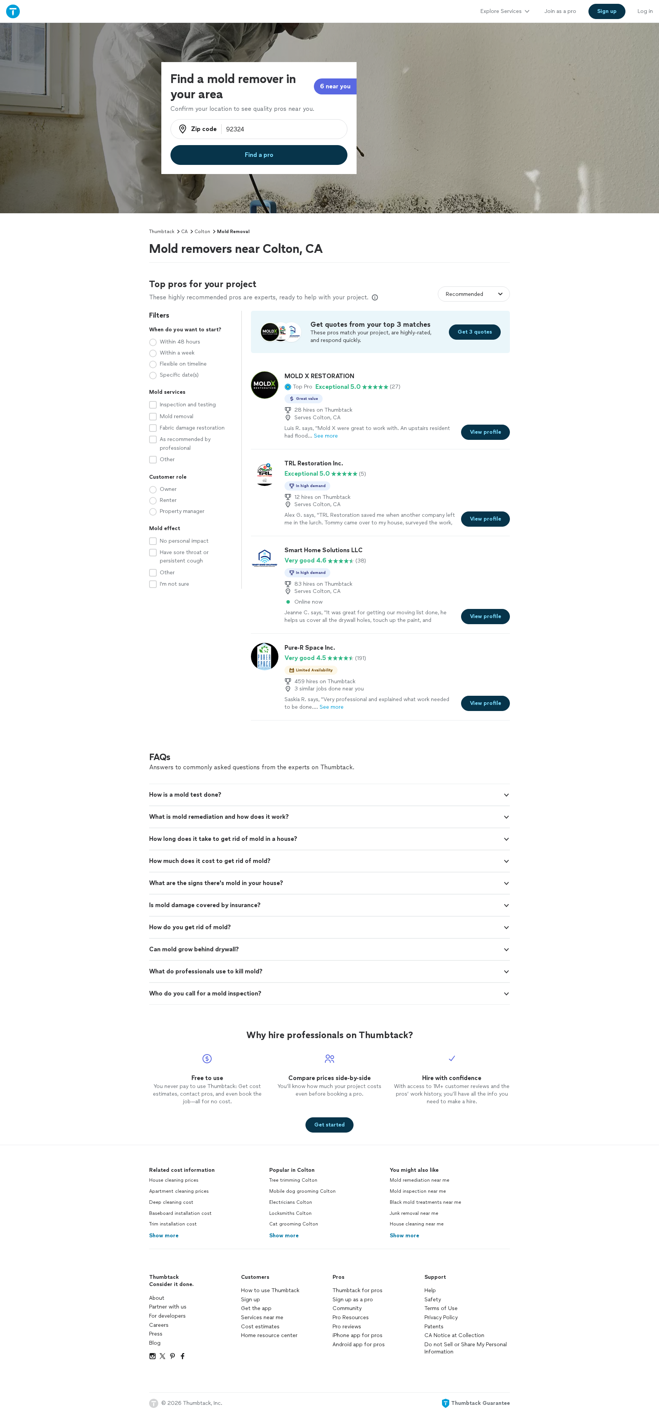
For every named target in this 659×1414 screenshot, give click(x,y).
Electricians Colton (290, 1202)
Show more (163, 1235)
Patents (434, 1326)
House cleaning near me (417, 1224)
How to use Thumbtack (270, 1290)
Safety (432, 1299)
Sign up (250, 1299)
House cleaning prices (173, 1180)
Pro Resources (351, 1317)
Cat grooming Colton (293, 1224)
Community (347, 1308)
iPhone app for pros (358, 1335)
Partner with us (167, 1307)
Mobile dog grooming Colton (302, 1191)
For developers (167, 1316)
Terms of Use (441, 1308)
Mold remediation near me (419, 1180)
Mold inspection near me (418, 1191)
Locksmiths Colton (290, 1213)
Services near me (262, 1317)
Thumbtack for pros (358, 1290)
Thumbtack (161, 231)
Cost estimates (260, 1326)
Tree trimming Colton (293, 1180)
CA (184, 231)
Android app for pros (359, 1344)
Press (155, 1334)
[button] (298, 387)
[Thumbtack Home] (13, 11)
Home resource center (269, 1335)
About (156, 1298)
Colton (202, 231)
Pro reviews (347, 1326)
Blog (155, 1343)
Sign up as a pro (353, 1299)
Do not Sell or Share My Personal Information (465, 1348)
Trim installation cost (173, 1224)
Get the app (256, 1308)
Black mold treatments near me (425, 1202)
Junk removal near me (414, 1213)
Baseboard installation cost (180, 1213)
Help (430, 1290)
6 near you (335, 86)
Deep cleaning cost (171, 1202)
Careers (159, 1325)
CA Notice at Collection (454, 1335)
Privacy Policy (441, 1317)
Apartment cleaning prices (179, 1191)
